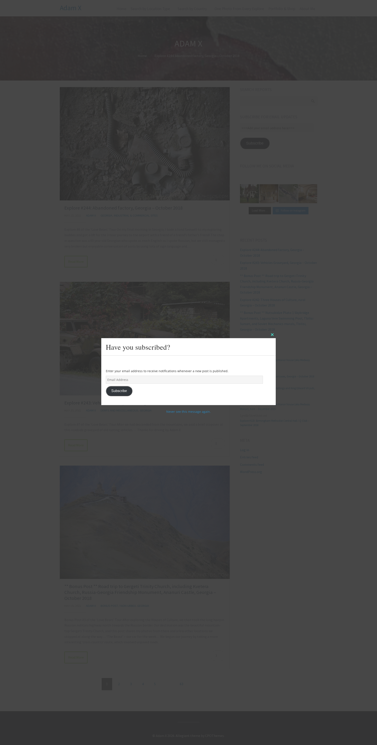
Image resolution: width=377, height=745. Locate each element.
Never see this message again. (188, 411)
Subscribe (119, 391)
